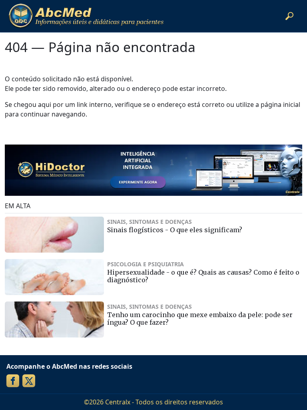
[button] (289, 16)
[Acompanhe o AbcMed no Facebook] (12, 380)
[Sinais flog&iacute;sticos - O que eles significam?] (54, 235)
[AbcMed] (86, 16)
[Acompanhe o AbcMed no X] (28, 380)
